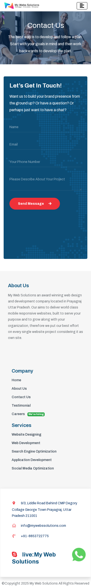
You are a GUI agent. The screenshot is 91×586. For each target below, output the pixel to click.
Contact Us (21, 397)
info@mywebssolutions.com (43, 525)
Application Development (32, 460)
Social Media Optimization (33, 468)
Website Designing (26, 434)
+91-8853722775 (34, 536)
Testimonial (21, 405)
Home (16, 380)
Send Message (31, 203)
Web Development (26, 443)
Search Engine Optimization (34, 451)
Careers (28, 414)
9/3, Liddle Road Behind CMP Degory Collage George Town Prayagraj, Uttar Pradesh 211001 (44, 509)
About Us (19, 388)
